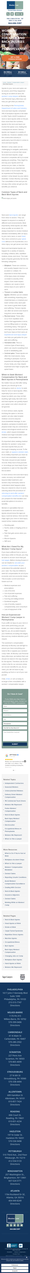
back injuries (13, 215)
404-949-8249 (15, 1200)
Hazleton (15, 1131)
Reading (15, 1111)
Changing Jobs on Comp (14, 956)
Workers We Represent (13, 804)
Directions (15, 1005)
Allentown (15, 1091)
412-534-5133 (15, 1161)
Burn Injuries (9, 946)
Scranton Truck (16, 1254)
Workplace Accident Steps (14, 860)
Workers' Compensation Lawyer (15, 82)
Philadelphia (15, 989)
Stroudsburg (15, 1071)
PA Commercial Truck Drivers (15, 801)
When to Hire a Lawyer (13, 839)
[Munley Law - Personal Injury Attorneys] (15, 6)
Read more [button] (8, 767)
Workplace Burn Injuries (13, 960)
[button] (5, 761)
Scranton (15, 1052)
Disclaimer (9, 1252)
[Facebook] (7, 1225)
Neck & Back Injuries (12, 815)
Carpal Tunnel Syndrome (14, 931)
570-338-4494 (15, 1081)
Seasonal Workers (11, 787)
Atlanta (15, 1190)
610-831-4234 (15, 1121)
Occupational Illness (12, 942)
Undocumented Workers (14, 791)
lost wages (5, 560)
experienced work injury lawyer (15, 335)
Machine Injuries (11, 938)
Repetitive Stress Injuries (14, 934)
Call (8, 14)
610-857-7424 (15, 1101)
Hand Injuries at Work (13, 963)
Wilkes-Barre (15, 1012)
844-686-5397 (15, 23)
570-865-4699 (15, 1061)
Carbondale (15, 1032)
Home (4, 82)
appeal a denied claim (20, 452)
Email (12, 14)
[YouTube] (21, 1225)
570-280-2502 (15, 1042)
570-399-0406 (15, 1022)
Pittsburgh (15, 1151)
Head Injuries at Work (13, 923)
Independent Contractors (14, 783)
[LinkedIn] (11, 1225)
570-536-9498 (15, 1141)
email (8, 679)
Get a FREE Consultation (15, 58)
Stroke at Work (10, 927)
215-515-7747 (15, 1002)
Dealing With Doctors (13, 887)
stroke (4, 432)
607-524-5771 (15, 1180)
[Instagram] (18, 1225)
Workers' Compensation (20, 1252)
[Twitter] (14, 1225)
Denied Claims (10, 873)
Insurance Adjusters (12, 895)
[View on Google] (6, 755)
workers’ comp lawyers (10, 96)
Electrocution (10, 825)
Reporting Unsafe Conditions (15, 877)
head (23, 236)
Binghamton (15, 1171)
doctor (19, 388)
